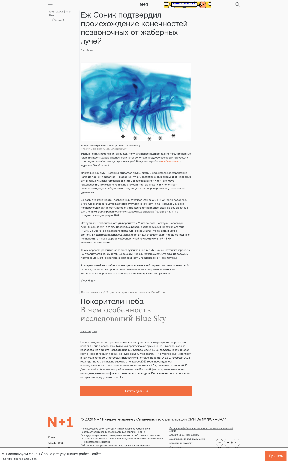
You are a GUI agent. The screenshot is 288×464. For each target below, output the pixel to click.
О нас (52, 437)
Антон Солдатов (88, 331)
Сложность (56, 442)
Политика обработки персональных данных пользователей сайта (201, 430)
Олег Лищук (87, 50)
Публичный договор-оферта (184, 435)
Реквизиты (175, 447)
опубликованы (170, 161)
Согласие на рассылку (180, 443)
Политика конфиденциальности (19, 458)
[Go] (50, 4)
